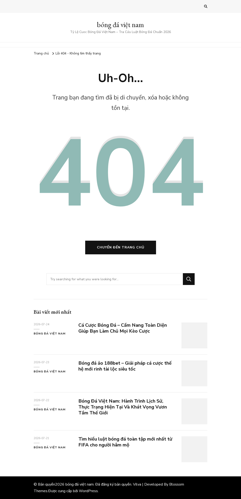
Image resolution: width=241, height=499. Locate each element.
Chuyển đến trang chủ (120, 247)
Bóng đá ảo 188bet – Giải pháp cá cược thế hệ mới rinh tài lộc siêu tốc (125, 366)
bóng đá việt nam (120, 24)
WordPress (88, 491)
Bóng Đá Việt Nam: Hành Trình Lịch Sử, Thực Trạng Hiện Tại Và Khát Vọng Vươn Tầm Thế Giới (122, 407)
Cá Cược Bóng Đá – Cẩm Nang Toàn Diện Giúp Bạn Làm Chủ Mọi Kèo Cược (122, 328)
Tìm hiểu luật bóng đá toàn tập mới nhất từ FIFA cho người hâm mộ (125, 442)
